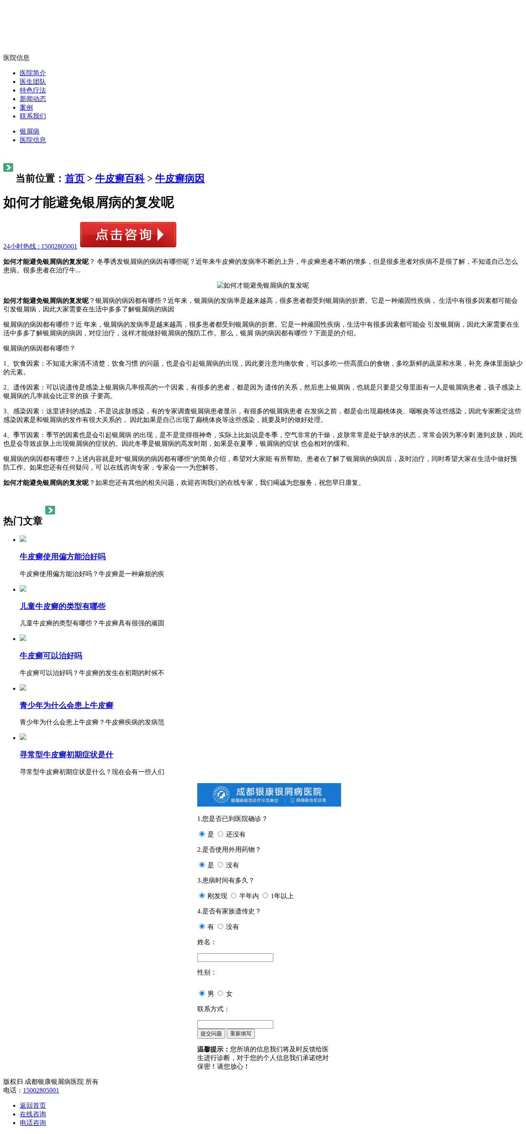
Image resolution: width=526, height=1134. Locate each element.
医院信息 (33, 139)
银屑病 (29, 131)
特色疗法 (33, 90)
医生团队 (33, 81)
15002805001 (41, 1090)
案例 (26, 107)
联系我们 (33, 116)
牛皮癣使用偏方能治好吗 (63, 556)
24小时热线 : (40, 246)
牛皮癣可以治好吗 (51, 655)
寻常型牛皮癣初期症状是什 (66, 754)
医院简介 (33, 72)
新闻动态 (33, 98)
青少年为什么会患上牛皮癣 (66, 705)
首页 (75, 178)
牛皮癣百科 (120, 178)
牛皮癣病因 (180, 178)
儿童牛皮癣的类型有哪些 (63, 606)
